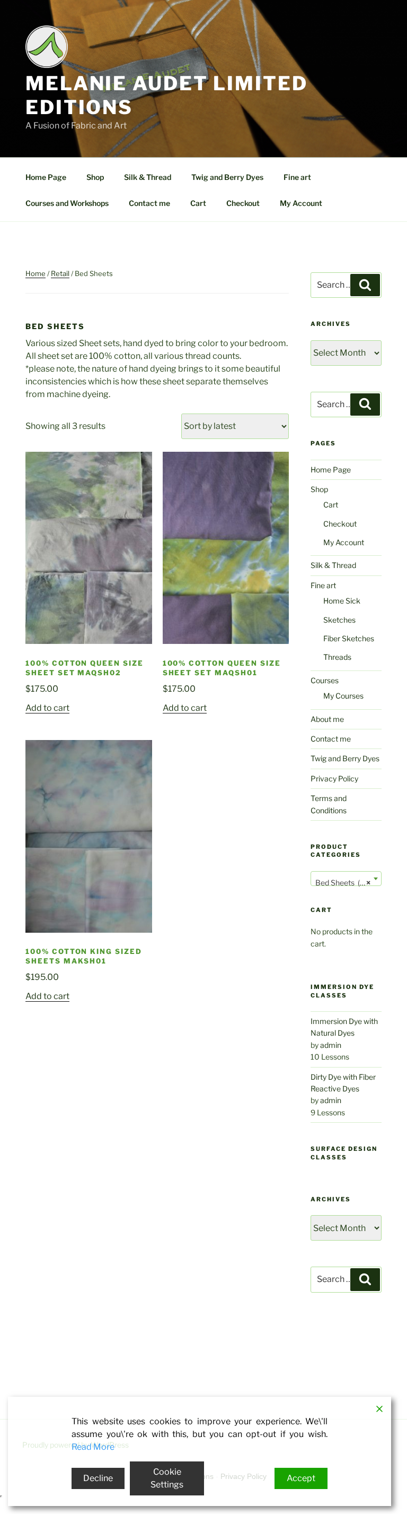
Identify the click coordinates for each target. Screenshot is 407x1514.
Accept (301, 1478)
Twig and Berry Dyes (227, 177)
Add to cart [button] (47, 708)
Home (35, 273)
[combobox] (346, 878)
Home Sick (341, 600)
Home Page (45, 177)
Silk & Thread (147, 177)
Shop (95, 177)
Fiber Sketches (348, 638)
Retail (60, 273)
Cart (198, 203)
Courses (325, 680)
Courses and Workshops (67, 203)
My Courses (343, 695)
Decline (98, 1478)
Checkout (243, 203)
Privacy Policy (334, 778)
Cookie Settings (167, 1478)
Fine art (297, 177)
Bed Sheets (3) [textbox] (342, 882)
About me (327, 719)
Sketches (339, 619)
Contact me (149, 203)
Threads (337, 656)
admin (330, 1045)
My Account (301, 203)
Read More (93, 1447)
